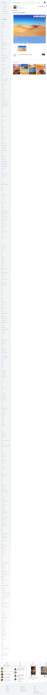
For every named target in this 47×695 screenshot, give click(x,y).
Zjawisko (2, 624)
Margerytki (2, 261)
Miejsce (2, 270)
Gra (1, 118)
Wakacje (2, 544)
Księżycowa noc (3, 218)
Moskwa (2, 291)
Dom (2, 77)
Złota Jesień (3, 628)
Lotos (2, 243)
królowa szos (3, 214)
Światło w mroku (3, 649)
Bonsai (2, 46)
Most (2, 293)
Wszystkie (2, 21)
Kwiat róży (2, 227)
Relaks (2, 438)
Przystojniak (3, 424)
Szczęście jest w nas (4, 501)
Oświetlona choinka (4, 358)
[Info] (38, 7)
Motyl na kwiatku (3, 302)
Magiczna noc (3, 257)
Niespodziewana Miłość (5, 329)
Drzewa (2, 86)
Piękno (2, 402)
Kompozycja (3, 182)
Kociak (2, 170)
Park (1, 379)
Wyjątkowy (3, 578)
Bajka (2, 30)
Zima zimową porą (4, 617)
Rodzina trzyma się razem (5, 440)
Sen (1, 470)
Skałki (2, 479)
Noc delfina (3, 331)
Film (1, 111)
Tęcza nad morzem (4, 533)
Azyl (1, 28)
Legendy (2, 238)
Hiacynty (2, 130)
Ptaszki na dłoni (3, 433)
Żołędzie (2, 658)
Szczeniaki (2, 499)
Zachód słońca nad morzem (5, 592)
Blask (2, 39)
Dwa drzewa (3, 93)
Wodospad (2, 565)
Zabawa (2, 583)
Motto (2, 295)
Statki (2, 494)
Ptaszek (2, 431)
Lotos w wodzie (3, 247)
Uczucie (2, 538)
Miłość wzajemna (4, 284)
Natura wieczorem (4, 318)
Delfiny (2, 75)
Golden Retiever (3, 116)
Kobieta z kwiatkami (4, 161)
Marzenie (2, 263)
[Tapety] (42, 7)
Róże (2, 458)
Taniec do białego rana (4, 517)
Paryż (2, 383)
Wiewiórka (2, 556)
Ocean (2, 336)
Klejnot (2, 154)
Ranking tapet (8, 691)
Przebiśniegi (3, 413)
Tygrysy (2, 529)
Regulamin (35, 688)
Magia (2, 256)
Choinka (2, 53)
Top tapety (7, 690)
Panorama (2, 363)
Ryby (2, 447)
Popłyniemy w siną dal (4, 408)
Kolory (2, 180)
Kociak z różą (3, 175)
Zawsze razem (3, 605)
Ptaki (1, 429)
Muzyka (2, 306)
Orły (1, 354)
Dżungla (2, 107)
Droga (2, 82)
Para (1, 368)
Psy (1, 427)
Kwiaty (2, 229)
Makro (2, 259)
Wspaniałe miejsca (4, 571)
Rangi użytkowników (23, 691)
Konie (2, 186)
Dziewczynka (3, 100)
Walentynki (3, 547)
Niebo (2, 324)
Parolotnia (2, 381)
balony (2, 32)
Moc (1, 286)
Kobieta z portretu (4, 164)
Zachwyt (2, 587)
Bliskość (2, 41)
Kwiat (2, 222)
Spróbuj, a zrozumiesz (4, 492)
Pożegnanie (3, 411)
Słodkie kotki (3, 506)
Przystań (2, 422)
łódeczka (2, 644)
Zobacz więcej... (6, 681)
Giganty (2, 114)
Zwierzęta (2, 626)
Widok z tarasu (3, 553)
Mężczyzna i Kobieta (4, 313)
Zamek (2, 601)
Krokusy (2, 207)
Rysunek (2, 451)
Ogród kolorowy (3, 349)
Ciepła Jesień (3, 59)
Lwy (1, 252)
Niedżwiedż (3, 327)
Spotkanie (2, 488)
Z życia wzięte (3, 630)
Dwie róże (2, 96)
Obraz (2, 334)
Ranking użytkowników (23, 689)
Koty (1, 200)
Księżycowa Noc (3, 220)
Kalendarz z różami (4, 145)
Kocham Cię (3, 168)
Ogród (2, 347)
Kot (1, 191)
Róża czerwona (3, 454)
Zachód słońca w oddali (5, 594)
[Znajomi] (45, 7)
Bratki (2, 50)
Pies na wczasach (4, 397)
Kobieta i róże (3, 159)
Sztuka (2, 503)
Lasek (2, 232)
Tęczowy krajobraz (4, 537)
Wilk (1, 558)
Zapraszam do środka (4, 603)
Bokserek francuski (4, 44)
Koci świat (2, 177)
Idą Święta (2, 132)
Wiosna (2, 560)
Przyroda (2, 420)
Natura (2, 315)
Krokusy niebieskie (4, 211)
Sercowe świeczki (4, 474)
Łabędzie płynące (4, 633)
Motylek (2, 300)
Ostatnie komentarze (23, 690)
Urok (2, 542)
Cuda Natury (3, 64)
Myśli (2, 309)
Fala (1, 109)
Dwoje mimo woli (4, 98)
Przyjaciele (2, 417)
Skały (2, 481)
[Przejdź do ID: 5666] (22, 48)
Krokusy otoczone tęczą (5, 213)
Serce (2, 472)
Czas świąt (2, 71)
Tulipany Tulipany (4, 524)
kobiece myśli (3, 155)
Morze (2, 290)
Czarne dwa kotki (4, 68)
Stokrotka (2, 495)
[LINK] (23, 675)
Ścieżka (2, 646)
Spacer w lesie (3, 485)
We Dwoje (2, 549)
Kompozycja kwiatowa (4, 184)
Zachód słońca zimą (4, 597)
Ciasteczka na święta (4, 57)
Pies (1, 390)
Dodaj (43, 54)
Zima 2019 (2, 612)
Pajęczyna (2, 359)
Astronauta (2, 25)
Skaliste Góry (3, 476)
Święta (2, 651)
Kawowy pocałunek (4, 150)
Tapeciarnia (3, 519)
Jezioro (2, 141)
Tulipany (2, 522)
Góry (2, 123)
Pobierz (37, 16)
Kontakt (35, 689)
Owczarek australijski (4, 356)
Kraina (2, 204)
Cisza (2, 62)
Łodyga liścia (3, 639)
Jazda (2, 134)
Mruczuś (2, 304)
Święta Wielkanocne (4, 655)
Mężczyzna (3, 311)
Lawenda (2, 236)
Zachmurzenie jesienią (4, 585)
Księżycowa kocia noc (4, 216)
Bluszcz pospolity (4, 43)
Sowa (2, 483)
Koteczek (2, 193)
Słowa (2, 515)
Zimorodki (2, 619)
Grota (2, 121)
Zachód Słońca (3, 590)
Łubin (2, 642)
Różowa (2, 461)
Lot (1, 241)
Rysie (2, 449)
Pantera (2, 365)
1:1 (34, 16)
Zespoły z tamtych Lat (4, 606)
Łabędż (2, 637)
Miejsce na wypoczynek (5, 272)
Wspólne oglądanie (4, 574)
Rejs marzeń (3, 436)
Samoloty (2, 467)
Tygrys (2, 528)
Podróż (2, 406)
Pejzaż (2, 386)
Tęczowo (2, 535)
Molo (2, 288)
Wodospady (3, 567)
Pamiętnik (2, 361)
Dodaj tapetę (8, 688)
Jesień (2, 139)
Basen (2, 34)
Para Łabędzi (3, 377)
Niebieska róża (3, 320)
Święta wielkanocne (4, 653)
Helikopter (2, 127)
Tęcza (2, 531)
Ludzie (2, 250)
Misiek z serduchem (4, 279)
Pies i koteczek (3, 393)
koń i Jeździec (3, 202)
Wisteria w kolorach (4, 563)
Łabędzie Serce (3, 635)
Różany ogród (3, 456)
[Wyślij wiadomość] (40, 7)
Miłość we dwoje (4, 282)
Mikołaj (2, 275)
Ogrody (2, 345)
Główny (2, 125)
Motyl (2, 297)
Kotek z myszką (3, 195)
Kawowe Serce (3, 148)
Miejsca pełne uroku (4, 268)
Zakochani (2, 599)
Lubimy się (2, 248)
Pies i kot (2, 392)
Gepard (2, 112)
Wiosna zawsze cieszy (4, 562)
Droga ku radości (3, 84)
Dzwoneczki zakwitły (4, 105)
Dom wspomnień (4, 80)
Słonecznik (2, 510)
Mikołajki (2, 277)
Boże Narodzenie (4, 48)
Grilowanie (2, 120)
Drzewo (2, 87)
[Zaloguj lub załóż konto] (45, 2)
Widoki (2, 551)
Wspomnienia (3, 572)
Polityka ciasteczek (36, 691)
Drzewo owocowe (4, 89)
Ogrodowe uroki (3, 343)
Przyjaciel (2, 415)
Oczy (2, 338)
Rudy (2, 442)
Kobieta (2, 157)
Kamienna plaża (3, 146)
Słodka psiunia (3, 504)
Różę (2, 465)
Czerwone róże (3, 73)
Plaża (2, 404)
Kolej (2, 179)
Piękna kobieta (3, 399)
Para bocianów (3, 370)
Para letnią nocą (3, 372)
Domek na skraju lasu (4, 78)
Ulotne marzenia (3, 540)
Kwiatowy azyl (3, 225)
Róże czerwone (3, 460)
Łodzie (2, 640)
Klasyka (2, 152)
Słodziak (2, 508)
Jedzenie (2, 136)
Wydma (2, 576)
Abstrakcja (2, 23)
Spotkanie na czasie (4, 490)
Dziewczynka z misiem (4, 102)
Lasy (1, 234)
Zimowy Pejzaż (3, 621)
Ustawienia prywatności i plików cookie (39, 693)
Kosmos (2, 189)
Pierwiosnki (3, 388)
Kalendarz (2, 143)
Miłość (2, 281)
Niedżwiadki (3, 325)
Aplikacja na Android (36, 692)
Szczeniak (2, 497)
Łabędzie (2, 631)
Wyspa (2, 581)
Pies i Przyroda (3, 395)
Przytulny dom (3, 426)
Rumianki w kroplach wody (5, 445)
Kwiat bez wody (3, 223)
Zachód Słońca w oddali (5, 596)
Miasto (2, 266)
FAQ (34, 690)
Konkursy (7, 689)
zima (2, 608)
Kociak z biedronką (4, 173)
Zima (2, 610)
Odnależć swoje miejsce (5, 340)
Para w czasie (3, 374)
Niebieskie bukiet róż (4, 322)
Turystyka (2, 526)
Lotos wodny (3, 245)
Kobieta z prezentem (4, 166)
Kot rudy (2, 198)
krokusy (2, 209)
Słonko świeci (3, 513)
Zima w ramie (3, 615)
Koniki (2, 188)
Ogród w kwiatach (4, 352)
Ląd (1, 254)
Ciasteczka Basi (3, 55)
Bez (1, 37)
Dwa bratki (2, 91)
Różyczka (2, 463)
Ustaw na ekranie (42, 16)
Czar (1, 66)
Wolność (2, 569)
